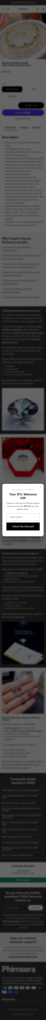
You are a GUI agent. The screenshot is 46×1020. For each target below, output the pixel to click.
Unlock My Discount (23, 526)
